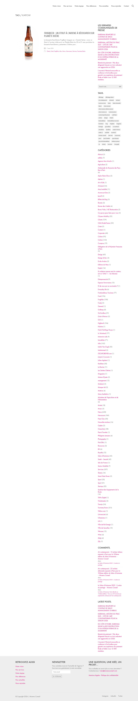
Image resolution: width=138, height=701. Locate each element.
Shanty (100, 473)
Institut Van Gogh (103, 347)
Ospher (100, 426)
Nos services (19, 670)
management (102, 381)
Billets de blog (102, 199)
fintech (111, 118)
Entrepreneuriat (103, 279)
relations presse (115, 141)
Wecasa (100, 531)
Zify (99, 541)
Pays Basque (115, 138)
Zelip (99, 538)
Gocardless (107, 126)
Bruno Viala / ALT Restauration (108, 210)
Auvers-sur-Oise (102, 103)
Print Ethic (101, 442)
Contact (100, 230)
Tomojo (100, 504)
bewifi (100, 196)
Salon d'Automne (103, 456)
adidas (100, 158)
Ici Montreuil (116, 126)
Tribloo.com (101, 511)
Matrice (100, 391)
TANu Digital (102, 498)
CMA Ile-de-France (104, 223)
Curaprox (101, 243)
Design (100, 255)
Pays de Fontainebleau (104, 141)
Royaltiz (100, 453)
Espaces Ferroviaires (104, 283)
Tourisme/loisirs (81, 51)
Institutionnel (102, 350)
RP (99, 144)
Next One (110, 135)
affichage (101, 97)
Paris (100, 138)
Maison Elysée (102, 377)
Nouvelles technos (104, 422)
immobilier (101, 129)
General (100, 306)
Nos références (20, 677)
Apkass (100, 179)
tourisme (110, 144)
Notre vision (19, 666)
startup (103, 144)
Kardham (108, 129)
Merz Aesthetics (103, 394)
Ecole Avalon (102, 261)
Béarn (100, 106)
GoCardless (102, 313)
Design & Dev (102, 258)
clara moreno (107, 106)
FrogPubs (56, 51)
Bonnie (100, 203)
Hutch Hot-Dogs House (105, 330)
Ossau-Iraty (117, 135)
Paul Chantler (107, 138)
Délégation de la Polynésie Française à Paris (110, 248)
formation (101, 123)
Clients (48, 51)
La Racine (101, 367)
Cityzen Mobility (103, 216)
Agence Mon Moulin (105, 161)
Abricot (100, 154)
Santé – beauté (103, 459)
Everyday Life (102, 289)
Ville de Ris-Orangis (104, 525)
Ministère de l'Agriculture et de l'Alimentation (108, 398)
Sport (99, 480)
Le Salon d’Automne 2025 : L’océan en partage (109, 564)
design (105, 118)
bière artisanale (116, 103)
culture (100, 118)
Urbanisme (101, 518)
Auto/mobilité (102, 189)
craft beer (114, 115)
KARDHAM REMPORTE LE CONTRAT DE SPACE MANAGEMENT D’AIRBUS (107, 37)
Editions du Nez (103, 265)
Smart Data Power (104, 476)
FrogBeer (112, 123)
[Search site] (133, 6)
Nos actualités (20, 680)
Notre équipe (19, 673)
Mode (100, 405)
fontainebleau (102, 121)
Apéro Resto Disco (104, 176)
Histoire (100, 327)
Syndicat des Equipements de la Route (108, 491)
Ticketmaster (102, 501)
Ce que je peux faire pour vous (108, 213)
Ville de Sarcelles (103, 528)
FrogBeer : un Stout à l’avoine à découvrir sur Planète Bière (69, 35)
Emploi (100, 268)
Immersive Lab (102, 337)
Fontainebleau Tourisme (113, 121)
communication (112, 112)
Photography (102, 439)
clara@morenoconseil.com (108, 671)
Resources (101, 446)
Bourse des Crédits (104, 206)
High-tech (101, 323)
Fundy (100, 303)
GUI (99, 320)
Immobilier (101, 340)
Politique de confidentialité (109, 675)
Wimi (99, 535)
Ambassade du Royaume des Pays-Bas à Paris (109, 169)
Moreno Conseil (102, 135)
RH (99, 449)
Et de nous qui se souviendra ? (108, 286)
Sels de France (103, 463)
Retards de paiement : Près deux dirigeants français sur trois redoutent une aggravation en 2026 (110, 65)
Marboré (101, 384)
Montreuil (113, 132)
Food (52, 51)
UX (99, 521)
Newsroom (69, 51)
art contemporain (103, 100)
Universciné (102, 514)
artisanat (111, 100)
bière (109, 103)
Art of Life (101, 183)
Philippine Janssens (104, 436)
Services (74, 51)
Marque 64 (102, 387)
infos (60, 51)
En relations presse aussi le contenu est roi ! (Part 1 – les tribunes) (109, 272)
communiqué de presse (104, 115)
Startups (100, 486)
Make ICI (101, 132)
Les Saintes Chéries (104, 370)
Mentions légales (94, 675)
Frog (107, 123)
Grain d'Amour (102, 316)
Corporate (101, 233)
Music (100, 409)
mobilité (107, 132)
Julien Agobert (102, 360)
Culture (100, 237)
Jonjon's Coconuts (103, 357)
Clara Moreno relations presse (106, 109)
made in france (116, 129)
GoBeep (101, 310)
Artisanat (101, 186)
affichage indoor (110, 97)
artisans (118, 100)
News (63, 51)
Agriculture (101, 165)
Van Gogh (116, 144)
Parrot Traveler (102, 432)
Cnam (100, 226)
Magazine (101, 374)
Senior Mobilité (103, 466)
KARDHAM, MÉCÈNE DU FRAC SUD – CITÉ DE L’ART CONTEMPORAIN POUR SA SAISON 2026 (109, 46)
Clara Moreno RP (102, 112)
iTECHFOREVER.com (105, 354)
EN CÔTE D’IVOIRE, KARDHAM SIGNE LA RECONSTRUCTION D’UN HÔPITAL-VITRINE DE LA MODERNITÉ (109, 56)
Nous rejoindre (20, 683)
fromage (101, 126)
